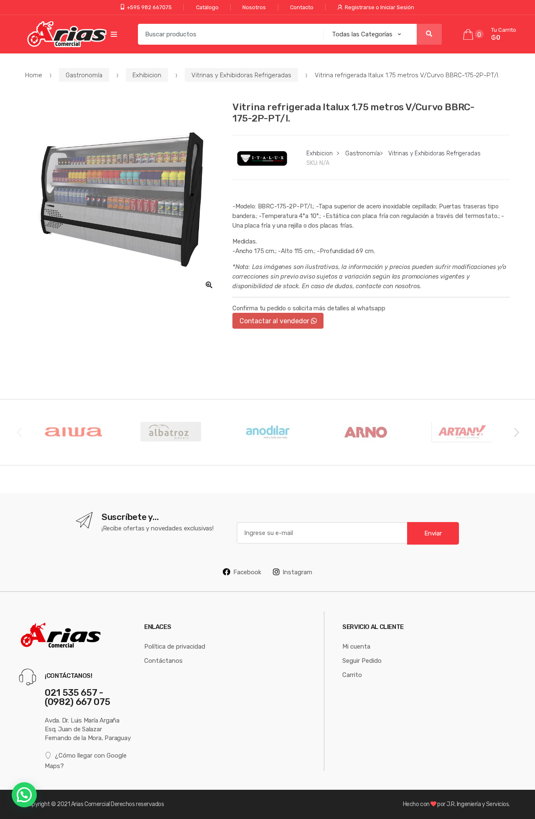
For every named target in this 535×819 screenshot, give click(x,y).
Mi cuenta (356, 646)
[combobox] (228, 34)
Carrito (352, 675)
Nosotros (254, 7)
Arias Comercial (90, 804)
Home (33, 75)
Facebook (247, 572)
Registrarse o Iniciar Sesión (379, 7)
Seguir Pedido (362, 660)
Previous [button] (19, 432)
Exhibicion (146, 75)
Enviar (433, 533)
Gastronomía (84, 75)
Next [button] (516, 432)
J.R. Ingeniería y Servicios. (478, 804)
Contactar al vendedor (275, 320)
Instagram (297, 572)
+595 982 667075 (149, 7)
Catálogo (207, 7)
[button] (209, 285)
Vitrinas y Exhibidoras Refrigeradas (241, 75)
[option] (122, 198)
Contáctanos (163, 660)
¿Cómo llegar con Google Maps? (86, 760)
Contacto (301, 7)
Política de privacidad (174, 646)
